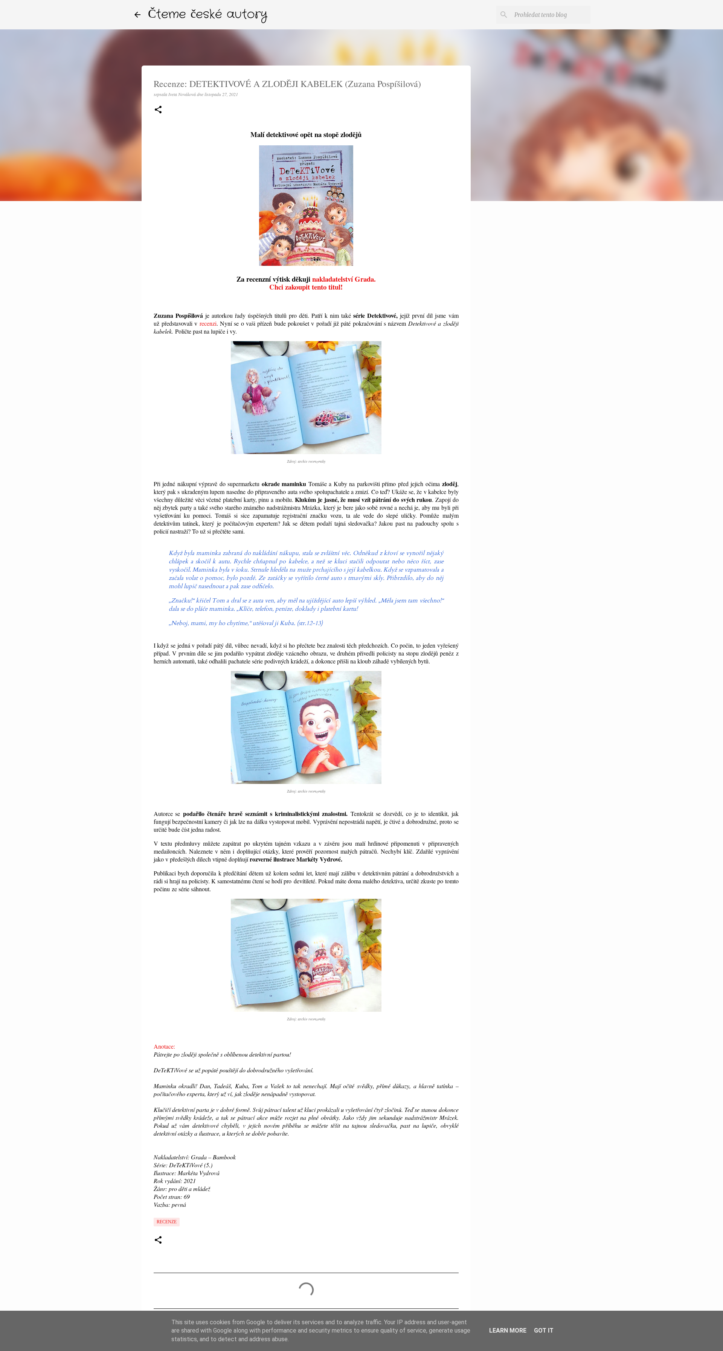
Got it (544, 1330)
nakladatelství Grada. (344, 279)
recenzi (208, 323)
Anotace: (164, 1046)
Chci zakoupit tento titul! (306, 287)
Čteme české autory (207, 14)
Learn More (507, 1330)
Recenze (167, 1221)
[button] (158, 110)
